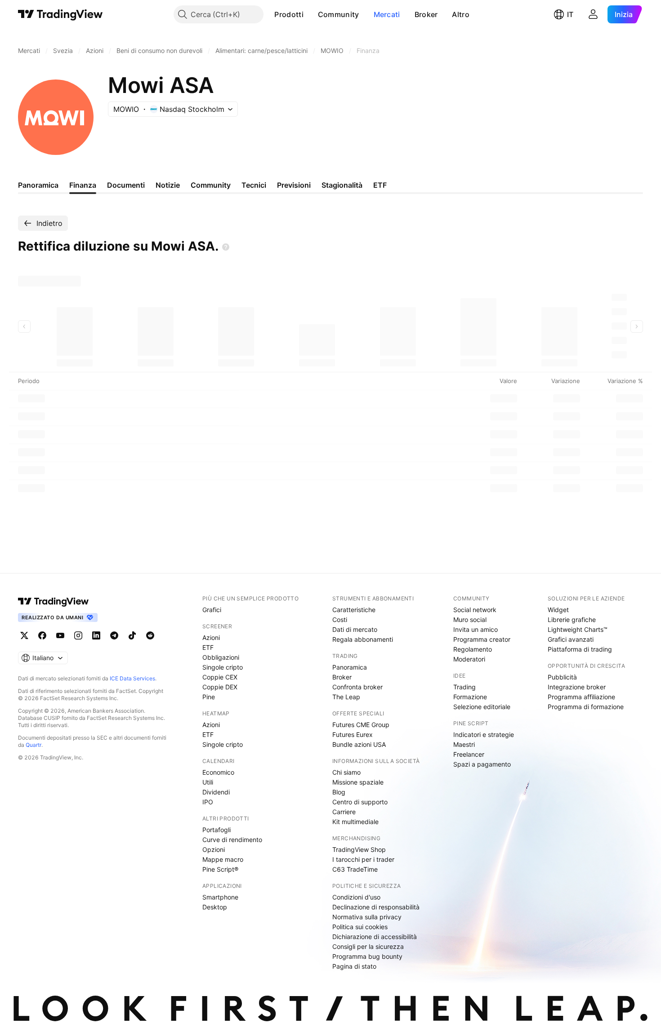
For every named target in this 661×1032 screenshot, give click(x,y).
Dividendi (216, 792)
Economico (218, 772)
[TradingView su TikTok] (132, 635)
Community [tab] (211, 185)
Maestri (464, 744)
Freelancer (468, 754)
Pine (208, 697)
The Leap (346, 697)
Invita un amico (475, 629)
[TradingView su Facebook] (42, 635)
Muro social (470, 619)
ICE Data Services (132, 678)
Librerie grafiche (572, 619)
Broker (426, 14)
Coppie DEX (219, 687)
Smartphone (220, 897)
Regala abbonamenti (362, 639)
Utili (207, 782)
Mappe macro (222, 859)
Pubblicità (562, 677)
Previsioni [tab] (294, 185)
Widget (558, 609)
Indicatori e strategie (483, 734)
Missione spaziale (358, 782)
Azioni (211, 637)
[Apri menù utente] (593, 14)
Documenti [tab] (126, 185)
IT (570, 14)
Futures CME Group (360, 724)
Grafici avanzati (571, 639)
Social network (474, 609)
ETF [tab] (380, 185)
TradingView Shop (359, 849)
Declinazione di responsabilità (376, 907)
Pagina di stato (354, 966)
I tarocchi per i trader (363, 859)
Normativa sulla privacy (367, 917)
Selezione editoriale (481, 706)
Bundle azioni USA (359, 744)
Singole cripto (222, 667)
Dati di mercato (354, 629)
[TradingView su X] (24, 635)
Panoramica (349, 667)
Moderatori (469, 659)
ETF (208, 647)
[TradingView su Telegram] (114, 635)
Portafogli (216, 830)
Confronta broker (357, 687)
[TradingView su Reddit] (150, 635)
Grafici (211, 609)
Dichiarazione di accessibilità (374, 936)
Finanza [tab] (82, 185)
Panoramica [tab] (38, 185)
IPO (207, 802)
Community (338, 14)
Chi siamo (346, 772)
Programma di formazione (586, 706)
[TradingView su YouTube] (60, 635)
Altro (460, 14)
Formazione (470, 697)
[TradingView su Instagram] (78, 635)
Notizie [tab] (168, 185)
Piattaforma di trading (580, 649)
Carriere (344, 812)
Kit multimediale (355, 821)
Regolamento (472, 649)
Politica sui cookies (360, 927)
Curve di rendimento (232, 839)
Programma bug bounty (367, 956)
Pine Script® (220, 869)
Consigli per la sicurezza (368, 946)
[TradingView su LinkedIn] (96, 635)
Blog (338, 792)
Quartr (33, 744)
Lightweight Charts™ (577, 629)
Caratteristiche (353, 609)
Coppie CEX (219, 677)
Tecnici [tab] (253, 185)
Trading (464, 687)
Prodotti (288, 14)
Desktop (214, 907)
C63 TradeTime (355, 869)
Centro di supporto (360, 802)
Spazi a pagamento (482, 764)
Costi (339, 619)
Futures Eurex (352, 734)
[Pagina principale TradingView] (60, 14)
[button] (310, 14)
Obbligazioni (220, 657)
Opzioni (213, 849)
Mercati (387, 14)
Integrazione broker (577, 687)
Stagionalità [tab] (342, 185)
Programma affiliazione (581, 697)
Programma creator (481, 639)
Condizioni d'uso (356, 897)
